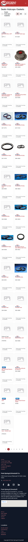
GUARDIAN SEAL (6, 216)
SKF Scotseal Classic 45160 (20, 401)
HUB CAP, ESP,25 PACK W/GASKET (20, 95)
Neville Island (4, 528)
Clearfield (3, 515)
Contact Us (4, 467)
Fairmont (3, 532)
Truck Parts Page (5, 461)
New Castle (4, 513)
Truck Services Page (6, 462)
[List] (21, 14)
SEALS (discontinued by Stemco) (20, 369)
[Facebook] (3, 485)
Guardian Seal (5, 277)
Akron (2, 512)
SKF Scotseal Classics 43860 (7, 370)
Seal (3, 400)
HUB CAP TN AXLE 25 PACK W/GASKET (20, 65)
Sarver (3, 516)
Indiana (3, 518)
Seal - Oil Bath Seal (6, 337)
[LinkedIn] (19, 485)
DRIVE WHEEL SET (19, 338)
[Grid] (17, 14)
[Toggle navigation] (25, 3)
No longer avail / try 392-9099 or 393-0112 (20, 247)
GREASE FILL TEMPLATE (5, 65)
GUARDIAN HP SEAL (6, 125)
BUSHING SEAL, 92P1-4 (7, 34)
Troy (2, 531)
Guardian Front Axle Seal (6, 186)
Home (2, 459)
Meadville (3, 534)
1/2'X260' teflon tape (20, 34)
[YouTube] (8, 485)
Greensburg (4, 529)
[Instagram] (13, 485)
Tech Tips (3, 464)
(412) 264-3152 (7, 480)
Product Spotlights (6, 466)
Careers (3, 469)
